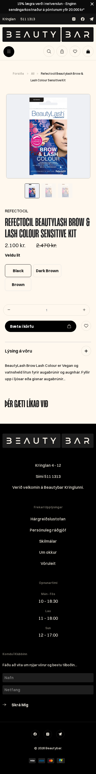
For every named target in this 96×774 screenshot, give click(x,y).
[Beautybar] (48, 34)
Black (18, 270)
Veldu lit (12, 255)
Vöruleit (48, 563)
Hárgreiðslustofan (48, 518)
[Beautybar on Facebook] (83, 19)
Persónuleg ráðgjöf (48, 530)
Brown (18, 284)
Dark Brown (47, 270)
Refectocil (16, 210)
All (33, 73)
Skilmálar (48, 541)
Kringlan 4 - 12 (48, 465)
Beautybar (53, 748)
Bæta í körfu (22, 326)
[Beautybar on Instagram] (74, 19)
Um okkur (48, 552)
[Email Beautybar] (60, 734)
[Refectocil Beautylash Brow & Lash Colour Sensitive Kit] (48, 136)
